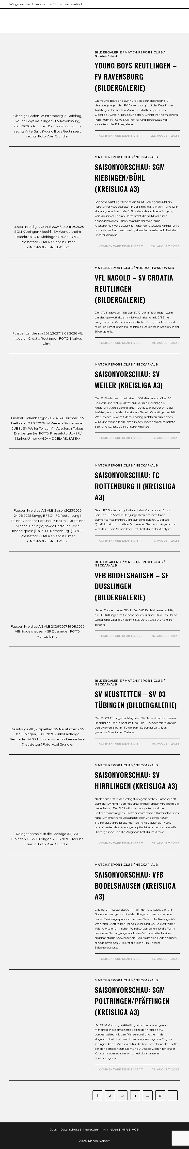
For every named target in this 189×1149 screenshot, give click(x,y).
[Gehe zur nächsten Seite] (173, 1095)
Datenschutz (70, 1129)
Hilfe (125, 1129)
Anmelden (110, 1129)
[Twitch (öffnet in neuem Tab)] (177, 4)
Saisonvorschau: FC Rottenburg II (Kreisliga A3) (135, 486)
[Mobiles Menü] (178, 20)
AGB (135, 1129)
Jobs (53, 1129)
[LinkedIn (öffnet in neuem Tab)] (161, 4)
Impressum (91, 1129)
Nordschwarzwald (155, 268)
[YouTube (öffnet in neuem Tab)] (167, 4)
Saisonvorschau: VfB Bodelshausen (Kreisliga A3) (135, 885)
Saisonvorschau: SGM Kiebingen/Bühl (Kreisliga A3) (130, 178)
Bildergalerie (108, 52)
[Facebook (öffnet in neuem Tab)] (150, 4)
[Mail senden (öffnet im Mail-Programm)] (172, 4)
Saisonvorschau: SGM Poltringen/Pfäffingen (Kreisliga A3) (132, 1001)
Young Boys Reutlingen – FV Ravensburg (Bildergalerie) (136, 76)
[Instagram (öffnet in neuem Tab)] (155, 4)
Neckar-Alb (106, 56)
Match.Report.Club (144, 52)
